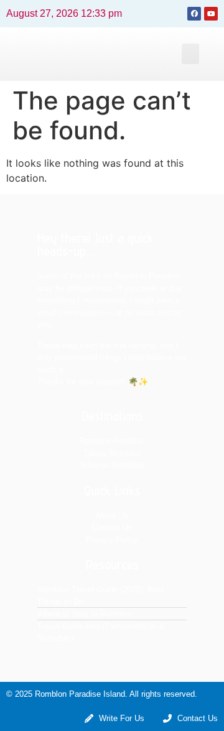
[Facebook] (194, 14)
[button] (190, 54)
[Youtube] (211, 14)
